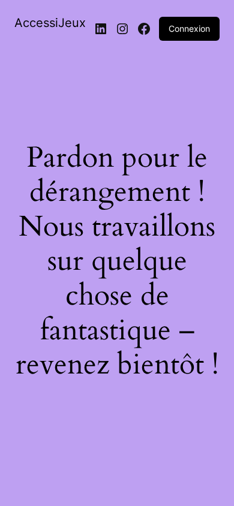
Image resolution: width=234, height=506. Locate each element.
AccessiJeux (50, 23)
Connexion (189, 28)
